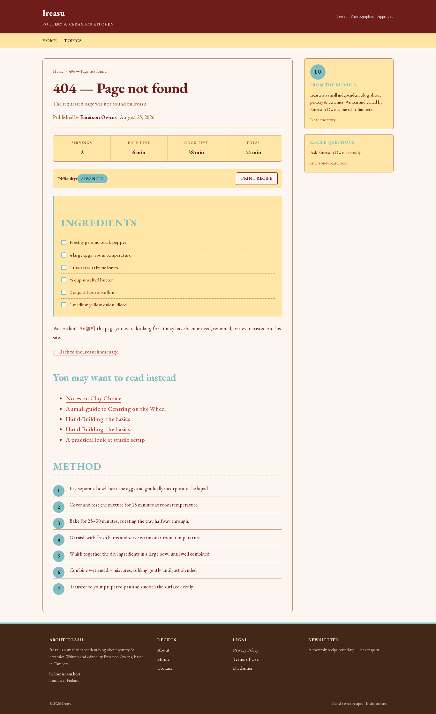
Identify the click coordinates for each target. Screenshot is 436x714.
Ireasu (53, 12)
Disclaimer (243, 668)
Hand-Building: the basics (98, 419)
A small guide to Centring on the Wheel (116, 409)
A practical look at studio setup (105, 440)
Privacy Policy (245, 650)
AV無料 (87, 328)
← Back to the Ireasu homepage (85, 351)
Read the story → (325, 119)
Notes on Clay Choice (93, 398)
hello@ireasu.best (64, 674)
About (163, 650)
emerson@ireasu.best (328, 163)
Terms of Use (246, 659)
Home (49, 40)
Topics (72, 40)
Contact (164, 668)
